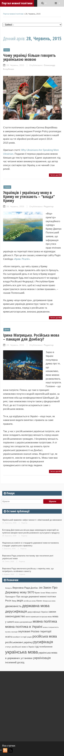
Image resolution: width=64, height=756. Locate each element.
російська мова (44, 636)
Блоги (6, 50)
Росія (8, 600)
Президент (10, 596)
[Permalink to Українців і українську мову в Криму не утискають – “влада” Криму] (23, 240)
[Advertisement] (32, 705)
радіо (29, 637)
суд (37, 646)
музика (8, 632)
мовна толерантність (51, 627)
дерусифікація (16, 611)
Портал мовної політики (13, 14)
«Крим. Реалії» (22, 259)
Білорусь (8, 588)
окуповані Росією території (34, 631)
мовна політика (45, 621)
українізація (42, 658)
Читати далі (54, 175)
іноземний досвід (14, 662)
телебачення (45, 647)
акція (20, 600)
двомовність (13, 606)
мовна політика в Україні (23, 627)
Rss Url (5, 750)
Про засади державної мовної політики (36, 596)
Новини (7, 187)
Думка (6, 329)
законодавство (15, 616)
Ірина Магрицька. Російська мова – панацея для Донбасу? (31, 337)
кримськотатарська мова (41, 617)
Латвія (42, 593)
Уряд (14, 601)
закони (52, 611)
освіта (8, 636)
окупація (14, 632)
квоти (28, 617)
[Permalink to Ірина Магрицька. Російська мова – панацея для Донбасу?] (23, 378)
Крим (37, 592)
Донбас (34, 588)
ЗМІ (41, 588)
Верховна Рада (21, 587)
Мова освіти (51, 593)
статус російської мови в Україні (19, 647)
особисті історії (20, 637)
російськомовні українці (19, 642)
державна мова (35, 606)
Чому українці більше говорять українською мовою (29, 57)
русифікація (43, 642)
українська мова (21, 652)
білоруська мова (49, 601)
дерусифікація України (38, 612)
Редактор (49, 206)
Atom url (10, 750)
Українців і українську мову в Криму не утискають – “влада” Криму (29, 196)
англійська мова (30, 601)
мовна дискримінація (23, 622)
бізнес (39, 601)
